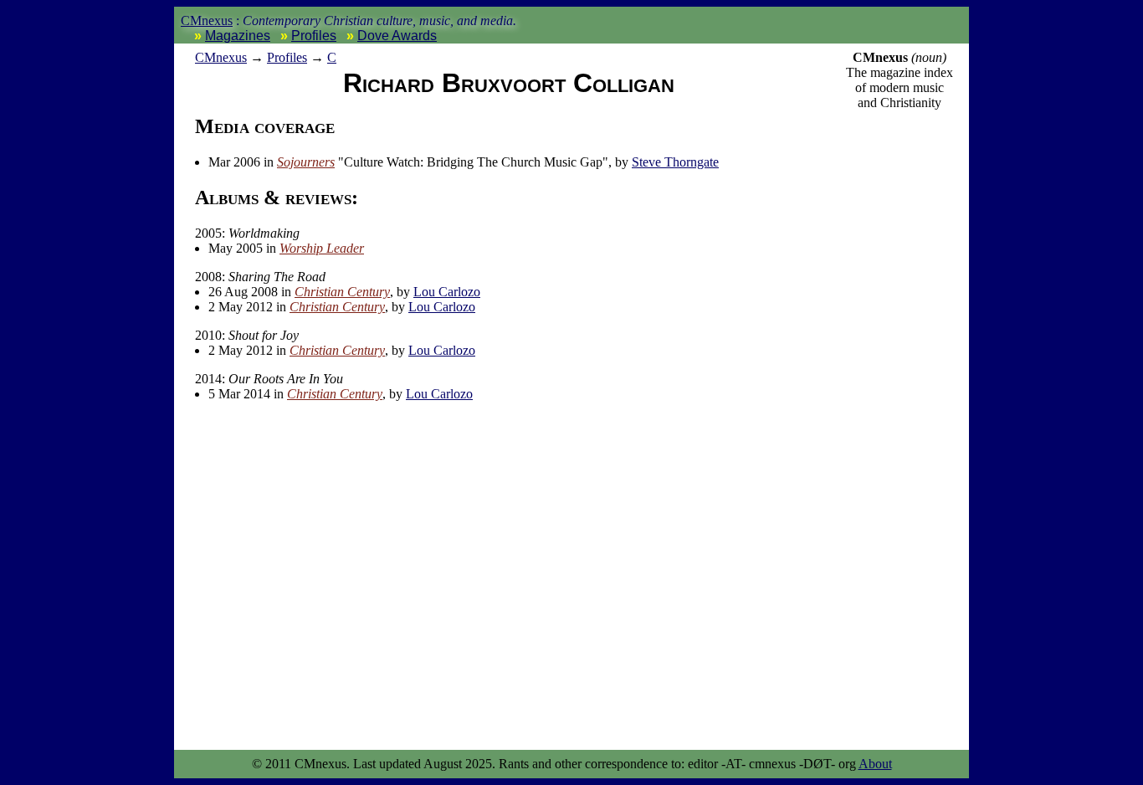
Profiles (313, 35)
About (875, 764)
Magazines (237, 35)
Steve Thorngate (675, 162)
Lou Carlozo (446, 292)
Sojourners (306, 162)
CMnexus (207, 20)
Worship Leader (321, 248)
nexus (221, 57)
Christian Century (342, 292)
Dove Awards (397, 35)
